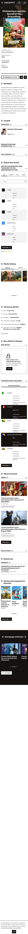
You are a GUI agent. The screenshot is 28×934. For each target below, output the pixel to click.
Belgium (9, 407)
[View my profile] (25, 2)
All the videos (6, 673)
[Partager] (21, 77)
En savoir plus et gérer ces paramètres (11, 928)
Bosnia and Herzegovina (14, 434)
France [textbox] (4, 181)
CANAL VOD (10, 234)
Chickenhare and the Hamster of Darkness (5, 603)
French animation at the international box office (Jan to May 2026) (12, 500)
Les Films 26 (16, 396)
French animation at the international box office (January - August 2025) (13, 529)
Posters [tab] (20, 267)
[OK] (14, 931)
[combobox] (14, 181)
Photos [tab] (7, 267)
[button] (19, 273)
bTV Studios (16, 451)
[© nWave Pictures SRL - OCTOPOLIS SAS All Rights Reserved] (11, 276)
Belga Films (16, 410)
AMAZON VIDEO (11, 223)
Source (3, 251)
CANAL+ (9, 190)
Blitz (14, 438)
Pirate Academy (15, 602)
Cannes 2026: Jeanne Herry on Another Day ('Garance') (9, 658)
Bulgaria (10, 448)
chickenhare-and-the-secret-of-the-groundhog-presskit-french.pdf (13, 568)
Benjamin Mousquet (7, 52)
